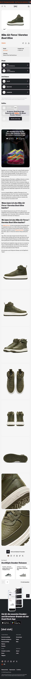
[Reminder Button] (26, 43)
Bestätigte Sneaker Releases (14, 563)
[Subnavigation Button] (2, 6)
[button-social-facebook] (14, 556)
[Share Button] (23, 43)
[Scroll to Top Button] (28, 596)
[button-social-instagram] (11, 556)
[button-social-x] (23, 556)
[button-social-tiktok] (20, 556)
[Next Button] (7, 582)
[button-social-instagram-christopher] (8, 556)
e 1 (9, 225)
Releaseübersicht (19, 230)
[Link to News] (5, 6)
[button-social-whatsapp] (17, 556)
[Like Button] (29, 43)
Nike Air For (5, 225)
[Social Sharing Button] (8, 551)
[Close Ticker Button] (29, 2)
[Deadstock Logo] (15, 6)
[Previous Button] (3, 582)
